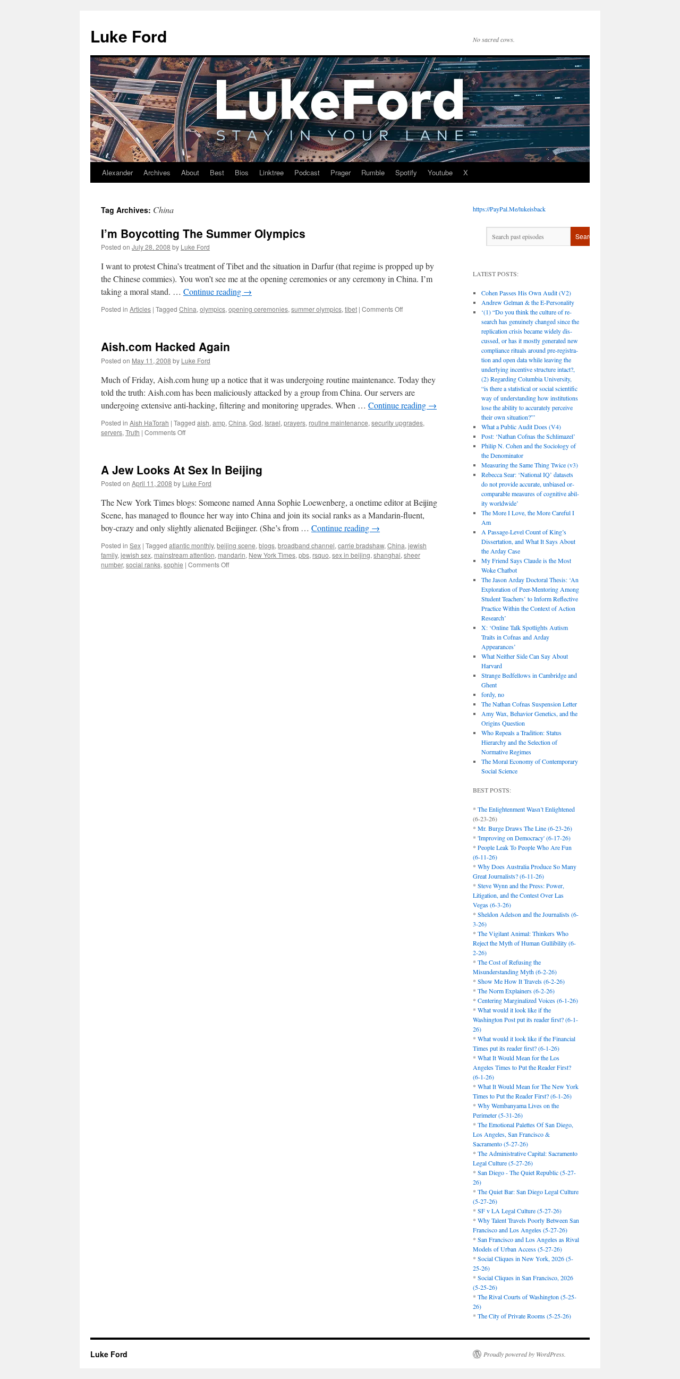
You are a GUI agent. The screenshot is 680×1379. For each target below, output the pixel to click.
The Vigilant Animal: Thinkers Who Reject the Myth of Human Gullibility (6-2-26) (524, 943)
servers (111, 432)
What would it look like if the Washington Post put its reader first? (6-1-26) (525, 1019)
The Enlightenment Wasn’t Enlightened (526, 809)
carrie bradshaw (361, 545)
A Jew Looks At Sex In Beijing (181, 470)
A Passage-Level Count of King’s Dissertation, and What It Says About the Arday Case (528, 541)
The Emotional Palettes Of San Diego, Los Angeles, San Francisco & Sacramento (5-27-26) (523, 1134)
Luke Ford (128, 35)
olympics (212, 308)
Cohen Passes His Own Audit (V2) (526, 292)
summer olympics (316, 308)
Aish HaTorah (149, 422)
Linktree (271, 172)
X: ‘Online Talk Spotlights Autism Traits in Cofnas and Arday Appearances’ (524, 637)
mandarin (231, 554)
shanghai (387, 554)
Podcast (307, 172)
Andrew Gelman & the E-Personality (527, 302)
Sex (135, 545)
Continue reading (217, 291)
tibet (351, 308)
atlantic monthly (191, 545)
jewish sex (136, 554)
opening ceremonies (258, 308)
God (255, 422)
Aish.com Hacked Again (165, 346)
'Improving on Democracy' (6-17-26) (524, 837)
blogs (267, 545)
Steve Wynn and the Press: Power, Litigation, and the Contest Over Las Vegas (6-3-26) (518, 895)
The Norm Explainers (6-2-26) (516, 990)
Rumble (373, 172)
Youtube (440, 172)
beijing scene (236, 545)
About (190, 172)
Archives (157, 172)
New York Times (272, 554)
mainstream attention (184, 554)
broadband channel (306, 545)
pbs (304, 554)
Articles (140, 308)
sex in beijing (351, 554)
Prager (340, 172)
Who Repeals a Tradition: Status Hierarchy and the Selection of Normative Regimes (521, 742)
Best (217, 172)
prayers (294, 422)
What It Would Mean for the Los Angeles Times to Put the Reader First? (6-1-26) (522, 1067)
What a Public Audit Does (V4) (521, 426)
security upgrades (397, 422)
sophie (173, 564)
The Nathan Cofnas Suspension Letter (529, 704)
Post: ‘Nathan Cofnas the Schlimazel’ (528, 436)
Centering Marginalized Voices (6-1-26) (528, 1000)
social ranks (143, 564)
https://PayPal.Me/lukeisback (509, 209)
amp (218, 422)
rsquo (320, 554)
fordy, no (492, 694)
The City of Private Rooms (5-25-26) (524, 1316)
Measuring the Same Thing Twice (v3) (529, 465)
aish (203, 422)
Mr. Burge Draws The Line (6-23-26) (525, 828)
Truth (132, 432)
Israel (272, 422)
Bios (242, 172)
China (188, 308)
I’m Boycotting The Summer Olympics (203, 233)
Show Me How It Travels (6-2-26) (521, 981)
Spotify (406, 172)
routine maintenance (338, 422)
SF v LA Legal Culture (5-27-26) (520, 1210)
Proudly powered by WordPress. (524, 1354)
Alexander (117, 172)
